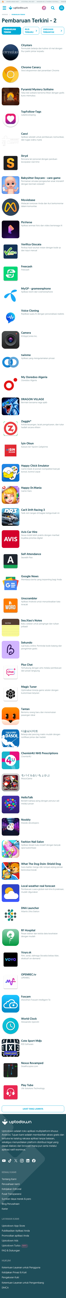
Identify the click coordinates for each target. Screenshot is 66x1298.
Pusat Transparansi (11, 1193)
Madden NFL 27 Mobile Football (48, 2)
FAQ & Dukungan (11, 1250)
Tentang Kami (9, 1179)
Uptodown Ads (10, 1240)
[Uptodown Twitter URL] (16, 1161)
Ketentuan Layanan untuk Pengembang (23, 1282)
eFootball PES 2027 (27, 2)
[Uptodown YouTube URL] (4, 1161)
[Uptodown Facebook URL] (34, 1161)
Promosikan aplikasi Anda (15, 1235)
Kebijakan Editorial (11, 1189)
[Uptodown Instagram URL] (22, 1161)
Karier (5, 1208)
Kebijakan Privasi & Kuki (14, 1272)
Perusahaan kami (11, 1184)
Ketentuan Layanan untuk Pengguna (21, 1267)
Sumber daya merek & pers (16, 1198)
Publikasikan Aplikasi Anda (16, 1230)
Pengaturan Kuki (10, 1277)
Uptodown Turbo (14, 1245)
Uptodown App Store (13, 1225)
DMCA (5, 1287)
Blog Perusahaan (11, 1203)
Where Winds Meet (12, 2)
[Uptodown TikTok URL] (10, 1161)
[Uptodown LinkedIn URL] (28, 1161)
